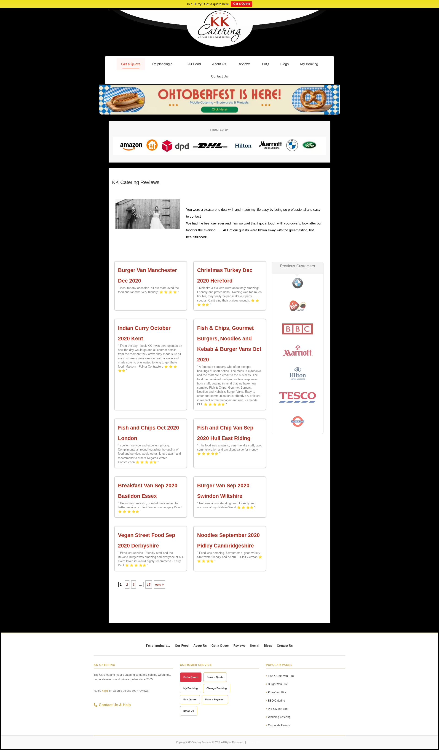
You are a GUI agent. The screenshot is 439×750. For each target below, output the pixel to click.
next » (159, 584)
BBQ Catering (276, 700)
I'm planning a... (163, 64)
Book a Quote (215, 677)
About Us (219, 64)
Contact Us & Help (115, 705)
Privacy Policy (255, 742)
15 (148, 584)
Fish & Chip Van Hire (281, 676)
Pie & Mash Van (278, 708)
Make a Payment (215, 699)
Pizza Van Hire (277, 692)
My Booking (309, 64)
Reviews (244, 64)
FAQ (265, 64)
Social (254, 645)
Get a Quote (241, 3)
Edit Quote (189, 699)
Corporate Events (279, 725)
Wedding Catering (279, 717)
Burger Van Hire (278, 684)
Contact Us (219, 76)
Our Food (194, 64)
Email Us (188, 710)
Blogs (284, 64)
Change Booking (216, 688)
